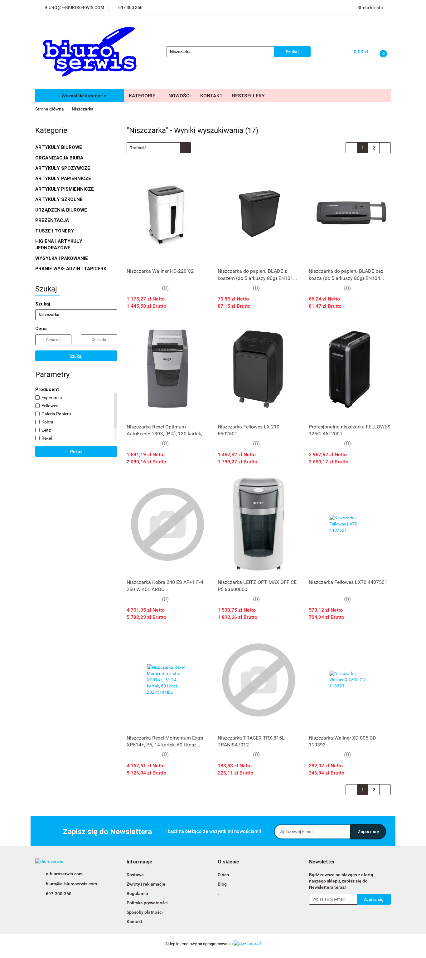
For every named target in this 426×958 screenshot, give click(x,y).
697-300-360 (58, 893)
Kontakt (134, 921)
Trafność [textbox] (138, 147)
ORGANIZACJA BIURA (60, 158)
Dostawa (135, 874)
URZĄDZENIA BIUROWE (61, 210)
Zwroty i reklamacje (146, 884)
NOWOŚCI (179, 96)
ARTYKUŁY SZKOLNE (59, 199)
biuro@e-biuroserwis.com (71, 883)
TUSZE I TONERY (55, 231)
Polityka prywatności (147, 902)
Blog (222, 884)
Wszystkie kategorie (83, 96)
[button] (139, 862)
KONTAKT (211, 96)
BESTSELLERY (248, 96)
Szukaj (76, 356)
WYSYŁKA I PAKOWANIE (62, 258)
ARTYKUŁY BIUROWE (59, 147)
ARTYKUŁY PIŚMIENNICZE (65, 189)
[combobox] (159, 147)
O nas (223, 874)
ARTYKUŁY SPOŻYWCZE (63, 168)
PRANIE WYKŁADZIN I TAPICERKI (71, 268)
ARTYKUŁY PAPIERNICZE (63, 178)
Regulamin (137, 893)
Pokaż (76, 451)
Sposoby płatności (145, 912)
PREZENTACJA (52, 220)
